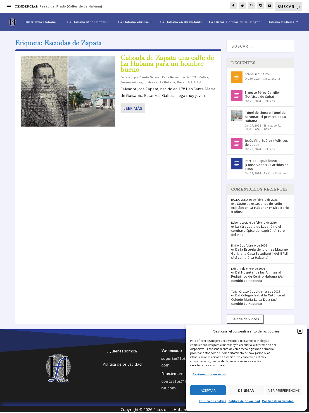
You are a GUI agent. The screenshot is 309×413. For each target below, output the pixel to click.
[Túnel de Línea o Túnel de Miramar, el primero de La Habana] (236, 115)
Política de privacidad (244, 401)
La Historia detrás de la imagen (235, 22)
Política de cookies (212, 401)
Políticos (269, 101)
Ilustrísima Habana (40, 22)
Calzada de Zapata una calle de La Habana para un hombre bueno (167, 63)
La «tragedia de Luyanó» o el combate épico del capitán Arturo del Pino (258, 230)
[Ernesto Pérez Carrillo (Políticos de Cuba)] (236, 95)
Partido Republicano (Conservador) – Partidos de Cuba (266, 165)
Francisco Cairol (257, 74)
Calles (203, 77)
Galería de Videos (245, 319)
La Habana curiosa (133, 22)
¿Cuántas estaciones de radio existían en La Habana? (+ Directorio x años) (260, 207)
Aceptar (208, 390)
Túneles (266, 129)
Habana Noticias (280, 22)
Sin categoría (271, 79)
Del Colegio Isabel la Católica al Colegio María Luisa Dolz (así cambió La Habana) (258, 299)
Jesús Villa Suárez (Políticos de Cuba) (266, 142)
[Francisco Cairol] (236, 77)
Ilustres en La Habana (159, 82)
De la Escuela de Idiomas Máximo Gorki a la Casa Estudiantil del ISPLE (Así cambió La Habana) (259, 253)
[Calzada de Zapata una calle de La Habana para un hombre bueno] (68, 91)
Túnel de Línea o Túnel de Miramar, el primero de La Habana (265, 116)
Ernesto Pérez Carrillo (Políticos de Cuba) (262, 94)
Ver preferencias (284, 390)
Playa (248, 129)
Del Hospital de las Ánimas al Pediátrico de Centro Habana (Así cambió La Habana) (257, 276)
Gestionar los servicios (209, 374)
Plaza (180, 82)
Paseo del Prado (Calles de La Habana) (71, 6)
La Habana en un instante (181, 22)
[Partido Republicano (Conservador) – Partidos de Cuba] (236, 163)
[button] (300, 331)
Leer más (132, 108)
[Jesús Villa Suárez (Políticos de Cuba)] (236, 143)
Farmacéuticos (131, 82)
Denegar (246, 390)
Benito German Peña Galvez (160, 77)
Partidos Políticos (275, 173)
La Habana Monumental (87, 22)
